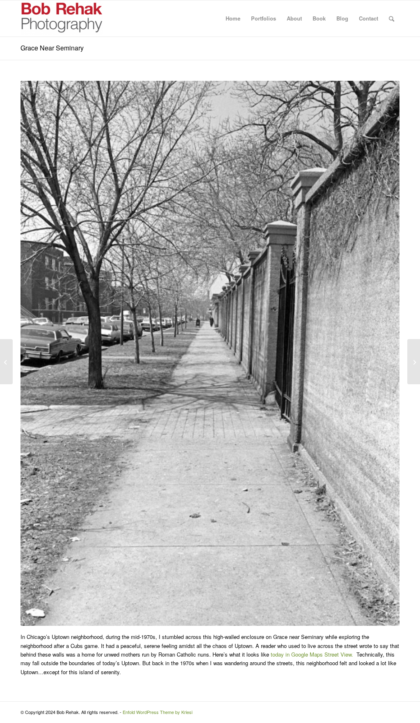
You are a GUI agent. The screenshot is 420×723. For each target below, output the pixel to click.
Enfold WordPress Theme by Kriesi (157, 712)
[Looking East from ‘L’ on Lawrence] (6, 361)
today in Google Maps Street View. (312, 654)
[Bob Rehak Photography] (62, 18)
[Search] (391, 18)
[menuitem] (233, 18)
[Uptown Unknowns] (413, 361)
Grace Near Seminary (52, 47)
